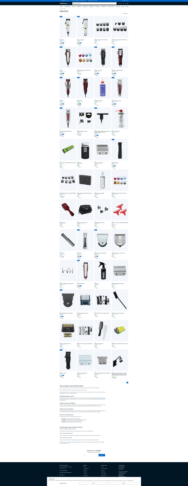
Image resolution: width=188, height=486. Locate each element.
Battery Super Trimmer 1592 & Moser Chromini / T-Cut (68, 163)
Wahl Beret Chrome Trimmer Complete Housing (85, 343)
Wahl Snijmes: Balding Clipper (82, 373)
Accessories (97, 6)
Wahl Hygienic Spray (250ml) (99, 193)
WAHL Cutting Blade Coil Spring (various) (67, 283)
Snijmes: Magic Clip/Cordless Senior (118, 283)
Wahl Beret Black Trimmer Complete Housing (101, 313)
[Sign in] (125, 3)
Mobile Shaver (79, 162)
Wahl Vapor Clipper (63, 373)
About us (123, 6)
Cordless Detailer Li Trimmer (116, 100)
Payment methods (103, 473)
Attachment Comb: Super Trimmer (82, 313)
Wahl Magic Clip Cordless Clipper (117, 70)
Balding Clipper (79, 100)
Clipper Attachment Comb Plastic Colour (84, 70)
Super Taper (62, 39)
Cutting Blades (86, 475)
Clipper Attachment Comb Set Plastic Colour (119, 193)
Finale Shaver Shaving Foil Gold (65, 343)
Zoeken (115, 3)
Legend (61, 70)
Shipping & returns (103, 475)
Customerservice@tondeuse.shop (66, 472)
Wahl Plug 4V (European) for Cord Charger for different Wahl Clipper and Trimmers (102, 132)
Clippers (61, 6)
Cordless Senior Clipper (98, 70)
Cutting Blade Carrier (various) (82, 131)
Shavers (73, 6)
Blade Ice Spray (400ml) (116, 131)
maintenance (72, 411)
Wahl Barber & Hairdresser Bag (82, 222)
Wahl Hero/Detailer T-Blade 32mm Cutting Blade (102, 373)
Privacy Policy (131, 480)
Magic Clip (61, 100)
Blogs (127, 6)
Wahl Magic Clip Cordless (76, 439)
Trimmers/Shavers (67, 6)
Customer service (104, 465)
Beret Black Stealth (115, 162)
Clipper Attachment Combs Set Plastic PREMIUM (68, 193)
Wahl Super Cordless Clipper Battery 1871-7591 (119, 343)
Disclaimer (102, 470)
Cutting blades (103, 6)
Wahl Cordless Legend (81, 283)
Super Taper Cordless (80, 39)
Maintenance (85, 6)
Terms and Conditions (104, 468)
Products (85, 465)
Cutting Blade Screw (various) (99, 222)
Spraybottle (96, 283)
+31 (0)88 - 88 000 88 (64, 470)
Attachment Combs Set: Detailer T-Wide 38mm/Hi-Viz (120, 223)
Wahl (60, 38)
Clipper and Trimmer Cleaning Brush (118, 313)
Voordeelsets (79, 6)
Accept (93, 483)
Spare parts (118, 6)
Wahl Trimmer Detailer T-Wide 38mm (66, 131)
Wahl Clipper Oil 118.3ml (98, 100)
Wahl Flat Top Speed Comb (98, 343)
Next (127, 382)
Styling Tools (91, 6)
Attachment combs (111, 6)
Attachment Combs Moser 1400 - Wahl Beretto (119, 39)
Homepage (61, 8)
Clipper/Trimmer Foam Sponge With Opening (84, 193)
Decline (124, 483)
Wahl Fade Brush (62, 222)
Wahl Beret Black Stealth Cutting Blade (66, 313)
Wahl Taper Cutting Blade (98, 162)
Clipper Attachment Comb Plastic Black (100, 39)
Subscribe (102, 455)
